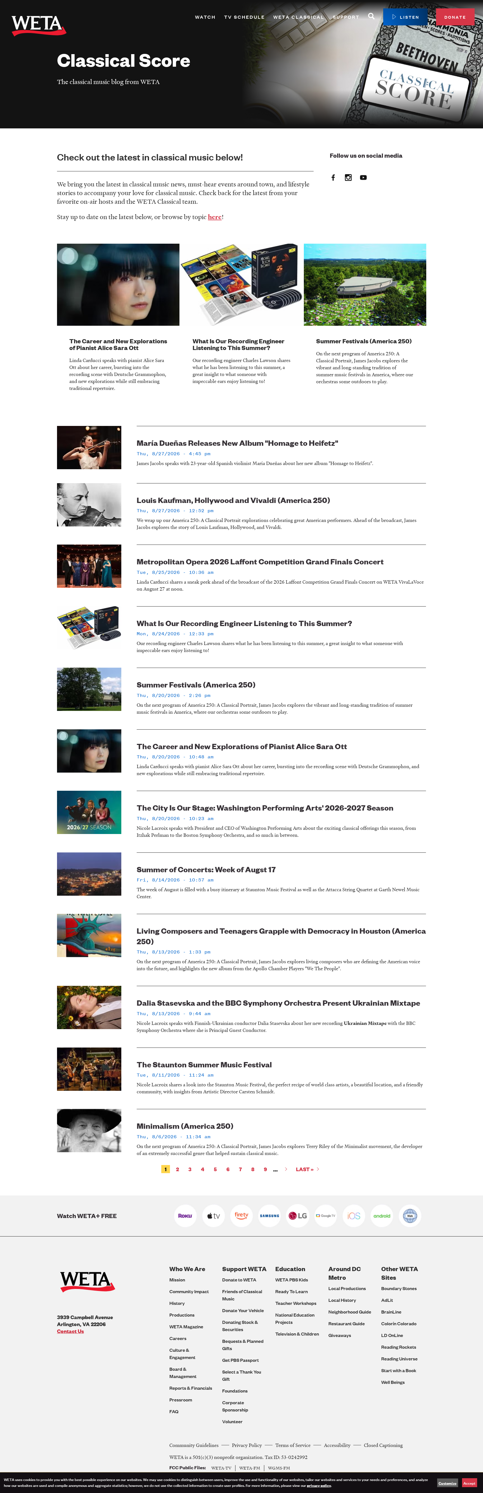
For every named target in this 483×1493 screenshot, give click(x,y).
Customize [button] (447, 1483)
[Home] (39, 27)
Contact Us (70, 1330)
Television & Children (297, 1334)
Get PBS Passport (240, 1360)
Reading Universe (399, 1358)
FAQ (173, 1411)
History (177, 1303)
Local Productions (347, 1288)
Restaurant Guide (346, 1323)
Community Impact (189, 1291)
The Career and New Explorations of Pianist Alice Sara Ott (118, 344)
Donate (455, 17)
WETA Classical (299, 17)
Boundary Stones (399, 1288)
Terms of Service (293, 1445)
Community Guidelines (194, 1445)
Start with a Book (398, 1370)
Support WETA (244, 1269)
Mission (177, 1279)
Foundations (235, 1390)
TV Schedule (244, 17)
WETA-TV (221, 1468)
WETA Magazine (186, 1326)
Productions (182, 1315)
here (215, 216)
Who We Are (187, 1269)
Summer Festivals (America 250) (364, 341)
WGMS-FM (279, 1468)
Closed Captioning (383, 1445)
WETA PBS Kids (291, 1279)
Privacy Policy (247, 1445)
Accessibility (337, 1445)
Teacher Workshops (295, 1303)
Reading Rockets (398, 1347)
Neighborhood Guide (349, 1312)
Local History (342, 1300)
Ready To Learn (291, 1291)
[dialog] (241, 1482)
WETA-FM (249, 1468)
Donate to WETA (239, 1279)
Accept (469, 1483)
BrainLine (391, 1312)
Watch (205, 17)
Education (290, 1269)
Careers (177, 1338)
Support (346, 17)
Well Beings (393, 1382)
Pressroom (180, 1399)
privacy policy (319, 1485)
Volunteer (232, 1421)
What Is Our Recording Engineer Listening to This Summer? (239, 344)
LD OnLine (392, 1335)
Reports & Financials (190, 1388)
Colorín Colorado (398, 1323)
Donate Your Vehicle (243, 1310)
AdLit (387, 1300)
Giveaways (339, 1335)
